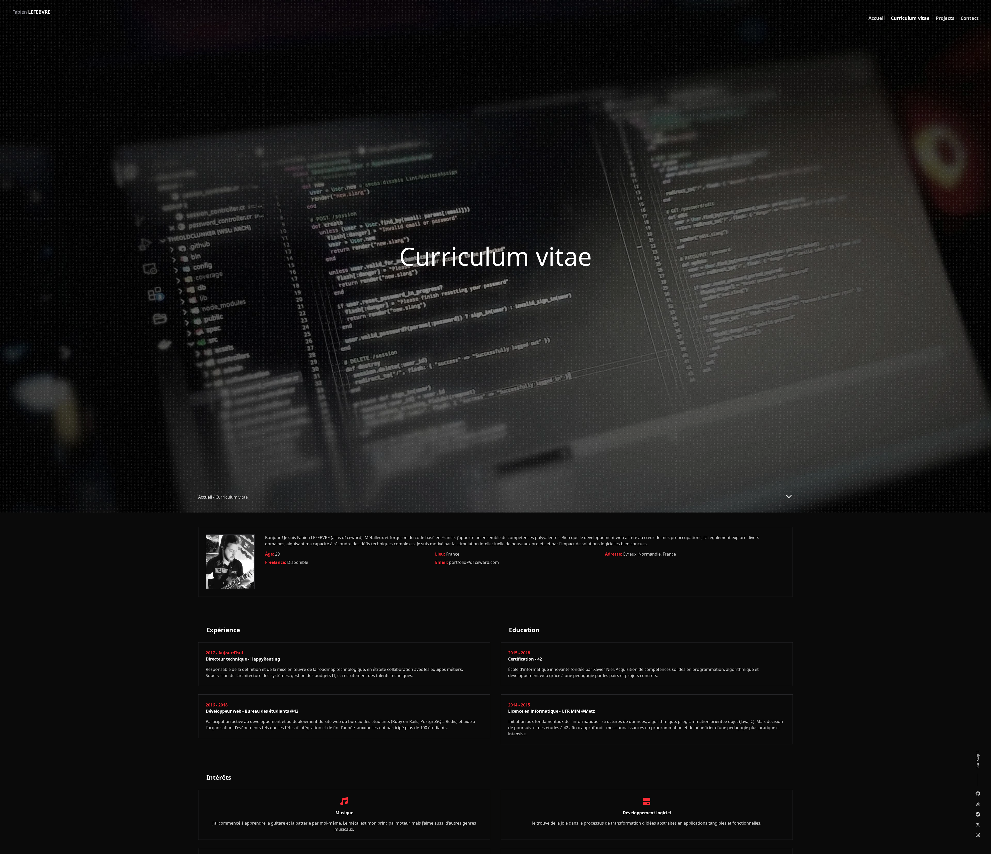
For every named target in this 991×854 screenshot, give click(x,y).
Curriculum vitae (910, 18)
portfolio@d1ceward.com (474, 562)
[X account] (978, 824)
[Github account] (978, 793)
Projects (945, 18)
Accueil (876, 18)
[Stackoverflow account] (978, 804)
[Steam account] (978, 814)
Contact (970, 18)
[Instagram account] (978, 835)
